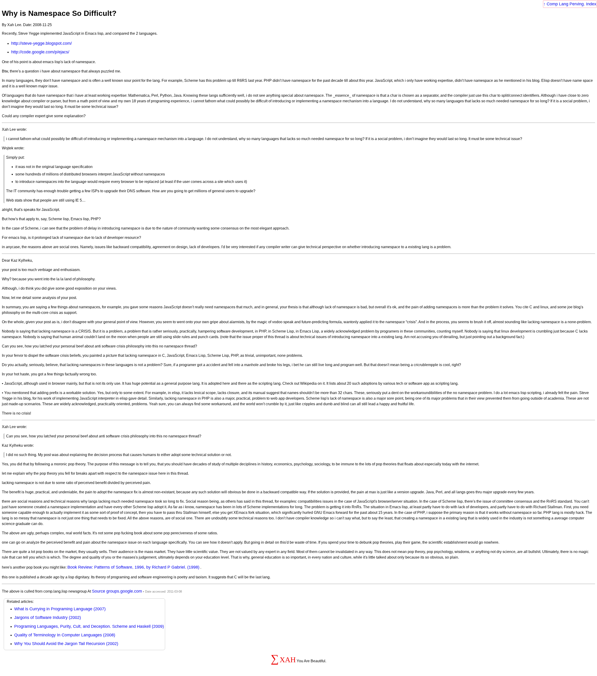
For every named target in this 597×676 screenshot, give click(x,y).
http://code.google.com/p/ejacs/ (40, 52)
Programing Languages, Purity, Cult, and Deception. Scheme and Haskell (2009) (89, 626)
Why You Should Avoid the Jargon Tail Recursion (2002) (66, 643)
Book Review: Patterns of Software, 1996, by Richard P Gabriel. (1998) (133, 567)
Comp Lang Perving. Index (571, 4)
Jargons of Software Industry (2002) (47, 617)
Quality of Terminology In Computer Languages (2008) (64, 635)
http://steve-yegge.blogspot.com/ (41, 43)
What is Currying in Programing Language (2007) (60, 609)
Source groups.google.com (117, 591)
